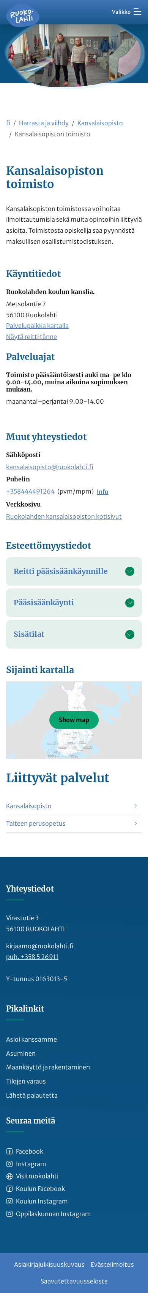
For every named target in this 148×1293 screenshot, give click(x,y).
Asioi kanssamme (31, 1039)
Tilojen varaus (26, 1081)
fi (8, 123)
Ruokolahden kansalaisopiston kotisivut (64, 516)
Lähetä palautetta (32, 1095)
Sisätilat (29, 634)
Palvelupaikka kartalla (37, 325)
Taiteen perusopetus (36, 823)
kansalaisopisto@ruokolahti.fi (49, 467)
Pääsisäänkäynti (44, 602)
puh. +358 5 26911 (32, 957)
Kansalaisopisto (100, 123)
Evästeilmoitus (112, 1264)
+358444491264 (30, 491)
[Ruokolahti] (22, 15)
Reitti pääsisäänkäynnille (61, 571)
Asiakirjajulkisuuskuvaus (49, 1264)
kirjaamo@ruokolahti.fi (40, 946)
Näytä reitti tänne (31, 336)
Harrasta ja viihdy (44, 123)
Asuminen (21, 1053)
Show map (74, 720)
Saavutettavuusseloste (74, 1281)
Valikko (121, 12)
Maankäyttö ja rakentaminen (48, 1067)
